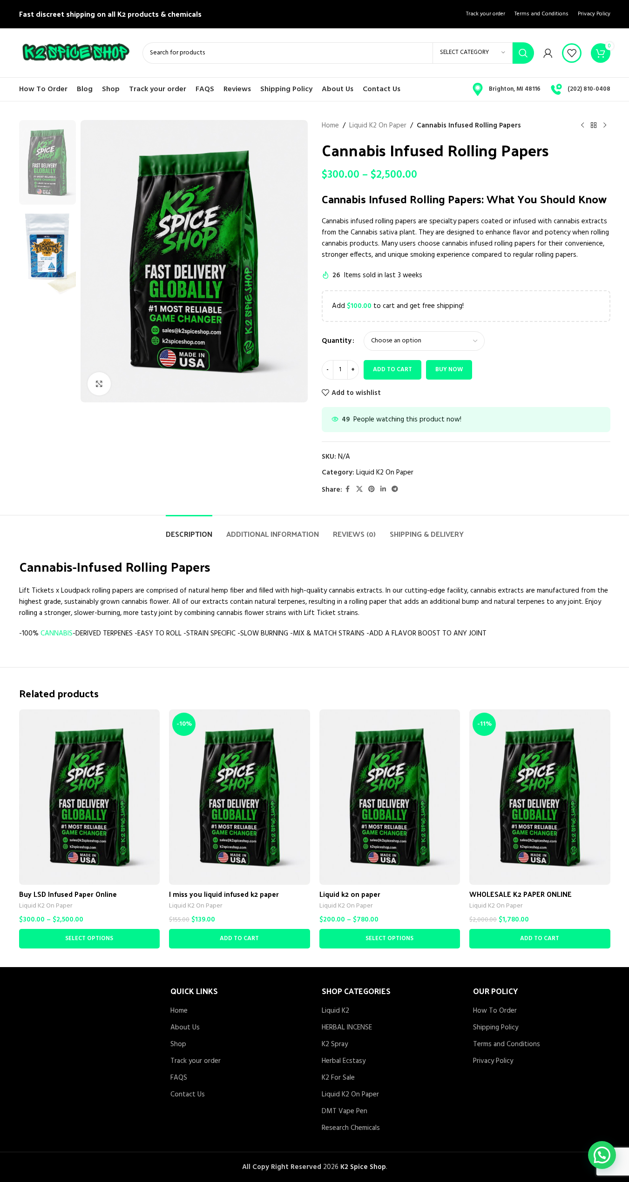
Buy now (449, 369)
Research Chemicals (351, 1128)
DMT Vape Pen (344, 1111)
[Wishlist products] (571, 53)
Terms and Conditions (506, 1044)
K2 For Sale (338, 1078)
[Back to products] (593, 125)
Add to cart (392, 369)
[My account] (548, 53)
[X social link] (359, 489)
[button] (239, 938)
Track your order (195, 1061)
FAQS (178, 1078)
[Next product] (604, 125)
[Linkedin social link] (383, 489)
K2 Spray (335, 1044)
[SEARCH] (523, 53)
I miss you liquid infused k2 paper (224, 894)
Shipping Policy (495, 1028)
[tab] (189, 529)
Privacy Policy (493, 1061)
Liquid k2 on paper (349, 894)
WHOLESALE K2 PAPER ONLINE (520, 894)
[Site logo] (76, 52)
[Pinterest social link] (371, 489)
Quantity (337, 341)
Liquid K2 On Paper (377, 125)
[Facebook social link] (347, 489)
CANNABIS (57, 633)
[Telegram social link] (395, 489)
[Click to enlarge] (99, 383)
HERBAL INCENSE (347, 1028)
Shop (178, 1044)
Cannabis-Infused (70, 566)
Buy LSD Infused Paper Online (68, 894)
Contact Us (187, 1095)
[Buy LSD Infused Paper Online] (89, 796)
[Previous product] (582, 125)
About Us (185, 1028)
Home (330, 125)
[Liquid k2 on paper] (389, 796)
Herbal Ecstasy (343, 1061)
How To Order (495, 1011)
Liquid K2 (335, 1011)
